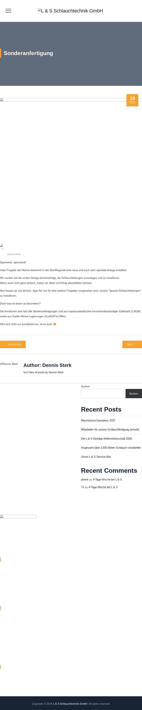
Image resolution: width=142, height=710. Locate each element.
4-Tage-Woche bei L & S (107, 479)
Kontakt (4, 639)
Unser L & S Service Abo (96, 456)
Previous (14, 344)
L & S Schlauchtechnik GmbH (70, 703)
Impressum (6, 632)
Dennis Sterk (13, 254)
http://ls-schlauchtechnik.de (23, 597)
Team (3, 646)
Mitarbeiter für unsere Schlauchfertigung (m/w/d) (110, 429)
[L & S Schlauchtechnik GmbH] (70, 11)
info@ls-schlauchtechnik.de (23, 581)
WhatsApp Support (11, 653)
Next (130, 344)
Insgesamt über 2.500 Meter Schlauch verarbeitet (111, 447)
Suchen (85, 386)
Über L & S (6, 617)
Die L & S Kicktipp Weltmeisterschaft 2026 (106, 438)
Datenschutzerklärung (13, 624)
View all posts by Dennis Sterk (46, 372)
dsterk (85, 479)
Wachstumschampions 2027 (98, 420)
